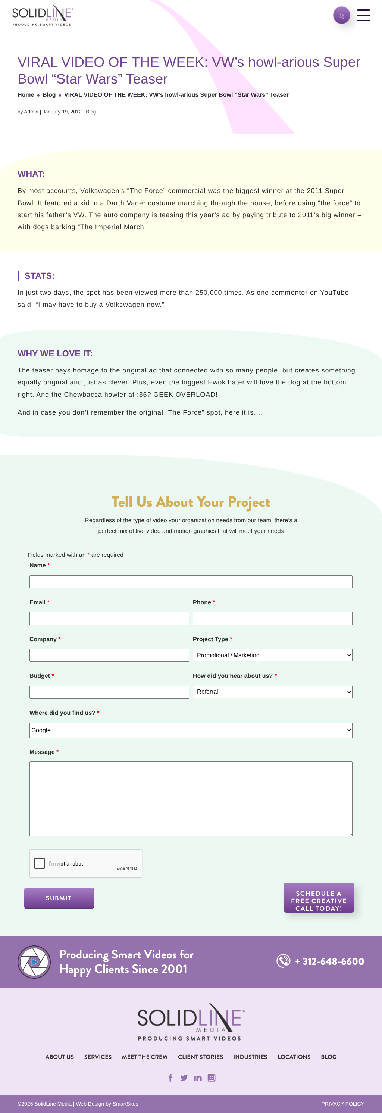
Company (45, 639)
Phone (204, 602)
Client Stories (200, 1057)
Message (44, 752)
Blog (49, 95)
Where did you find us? (64, 713)
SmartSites (125, 1104)
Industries (250, 1057)
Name (39, 565)
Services (98, 1057)
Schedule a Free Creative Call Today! (319, 901)
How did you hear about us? (235, 676)
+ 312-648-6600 (328, 962)
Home (26, 95)
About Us (60, 1057)
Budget (41, 676)
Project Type (212, 639)
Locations (294, 1057)
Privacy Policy (343, 1104)
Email (39, 602)
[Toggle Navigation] (363, 15)
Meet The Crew (145, 1057)
